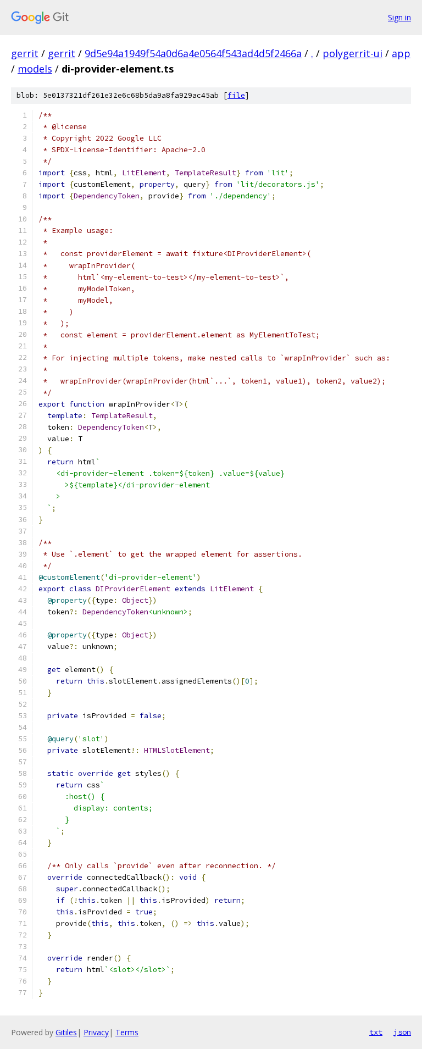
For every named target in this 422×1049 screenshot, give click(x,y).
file (236, 95)
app (401, 53)
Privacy (96, 1032)
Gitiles (66, 1032)
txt (375, 1032)
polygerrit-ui (352, 53)
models (35, 68)
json (402, 1032)
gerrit (24, 53)
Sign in (399, 17)
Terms (126, 1032)
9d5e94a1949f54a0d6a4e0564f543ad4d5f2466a (193, 53)
